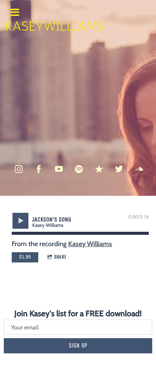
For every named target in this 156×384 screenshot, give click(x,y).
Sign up (78, 345)
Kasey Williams (90, 244)
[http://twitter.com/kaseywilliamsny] (119, 169)
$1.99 (25, 257)
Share (60, 257)
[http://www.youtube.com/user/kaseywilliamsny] (59, 169)
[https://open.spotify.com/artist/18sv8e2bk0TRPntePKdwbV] (79, 169)
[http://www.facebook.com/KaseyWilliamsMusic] (39, 169)
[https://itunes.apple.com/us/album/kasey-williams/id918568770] (99, 169)
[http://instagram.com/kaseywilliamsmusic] (19, 169)
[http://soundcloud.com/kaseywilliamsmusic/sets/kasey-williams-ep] (139, 169)
